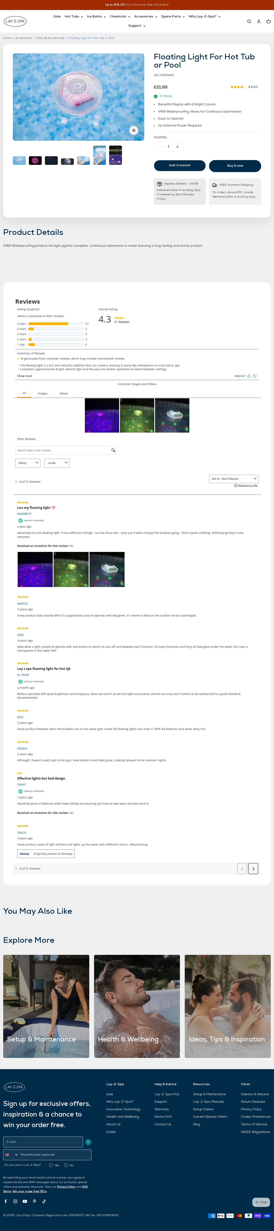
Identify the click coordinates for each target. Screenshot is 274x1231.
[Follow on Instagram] (15, 1201)
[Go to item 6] (67, 162)
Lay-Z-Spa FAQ (166, 1094)
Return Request (253, 1101)
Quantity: (160, 137)
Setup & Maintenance (209, 1094)
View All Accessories (50, 38)
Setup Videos (203, 1109)
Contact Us (162, 1124)
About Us (113, 1124)
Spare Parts (171, 16)
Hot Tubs (72, 16)
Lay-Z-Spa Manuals (208, 1101)
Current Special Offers (210, 1116)
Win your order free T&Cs (29, 1191)
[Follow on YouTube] (24, 1201)
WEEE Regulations (255, 1132)
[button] (88, 1142)
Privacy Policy (66, 1187)
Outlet (111, 1132)
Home (7, 38)
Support (134, 25)
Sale (57, 16)
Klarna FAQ (163, 1116)
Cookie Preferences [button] (256, 1116)
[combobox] (11, 1155)
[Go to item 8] (99, 156)
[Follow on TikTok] (44, 1201)
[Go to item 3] (19, 161)
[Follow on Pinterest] (34, 1201)
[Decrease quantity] (160, 147)
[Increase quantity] (177, 147)
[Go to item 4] (35, 161)
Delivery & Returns (255, 1094)
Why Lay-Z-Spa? (202, 16)
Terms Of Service (254, 1124)
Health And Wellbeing (122, 1116)
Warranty (161, 1109)
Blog (196, 1124)
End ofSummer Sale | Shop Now (143, 5)
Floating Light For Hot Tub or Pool (92, 38)
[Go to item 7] (83, 161)
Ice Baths (94, 16)
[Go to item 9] (115, 156)
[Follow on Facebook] (5, 1201)
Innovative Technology (123, 1109)
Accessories (143, 16)
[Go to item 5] (51, 161)
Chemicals (118, 16)
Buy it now (235, 165)
